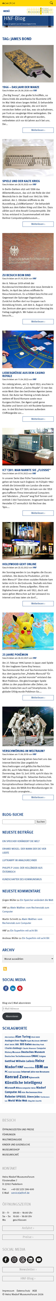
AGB (34, 1290)
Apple (23, 1040)
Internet (25, 1071)
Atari (7, 1044)
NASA (33, 1088)
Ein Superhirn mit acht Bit (23, 930)
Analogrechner (12, 1040)
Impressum (8, 1290)
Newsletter (27, 1269)
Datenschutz (23, 1290)
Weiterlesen (37, 130)
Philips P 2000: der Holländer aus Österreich (22, 869)
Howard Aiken (29, 1067)
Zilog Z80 (31, 1101)
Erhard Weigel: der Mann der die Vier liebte (24, 850)
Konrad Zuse (16, 1077)
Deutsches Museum (33, 1052)
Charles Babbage (13, 1048)
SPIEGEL (21, 1097)
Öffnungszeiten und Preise (18, 1129)
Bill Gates (26, 1044)
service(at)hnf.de (20, 1192)
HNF (35, 90)
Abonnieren (12, 1016)
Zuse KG (38, 1101)
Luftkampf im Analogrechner (19, 860)
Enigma (42, 1056)
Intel (10, 1072)
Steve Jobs (33, 1097)
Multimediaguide (12, 1139)
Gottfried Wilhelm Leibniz (20, 1061)
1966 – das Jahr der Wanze (20, 87)
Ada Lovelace (10, 1037)
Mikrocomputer (23, 1087)
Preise (27, 1237)
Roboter (10, 1096)
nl (14, 3)
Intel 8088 (17, 1072)
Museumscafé (10, 1154)
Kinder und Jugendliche (16, 1144)
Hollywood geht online (19, 564)
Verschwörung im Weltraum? (23, 751)
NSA (23, 1092)
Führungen (8, 1134)
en (7, 3)
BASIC (12, 1044)
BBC (17, 1044)
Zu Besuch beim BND (16, 275)
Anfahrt (27, 1228)
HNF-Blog (27, 1278)
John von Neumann (40, 1071)
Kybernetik (34, 1077)
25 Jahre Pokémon (15, 655)
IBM (39, 1067)
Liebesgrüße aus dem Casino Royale (23, 374)
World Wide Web (17, 1100)
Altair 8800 (35, 1037)
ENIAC (35, 1056)
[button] (6, 988)
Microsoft (10, 1087)
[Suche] (51, 3)
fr (11, 3)
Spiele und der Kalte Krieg (21, 181)
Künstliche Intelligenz (23, 1082)
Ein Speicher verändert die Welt (21, 841)
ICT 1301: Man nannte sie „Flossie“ (26, 470)
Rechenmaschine (34, 1092)
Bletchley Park (38, 1044)
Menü (6, 11)
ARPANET (44, 1041)
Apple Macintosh (33, 1041)
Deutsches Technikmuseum (18, 1056)
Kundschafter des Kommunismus (22, 879)
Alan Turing (23, 1036)
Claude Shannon (29, 1048)
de (3, 3)
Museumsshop (11, 1149)
